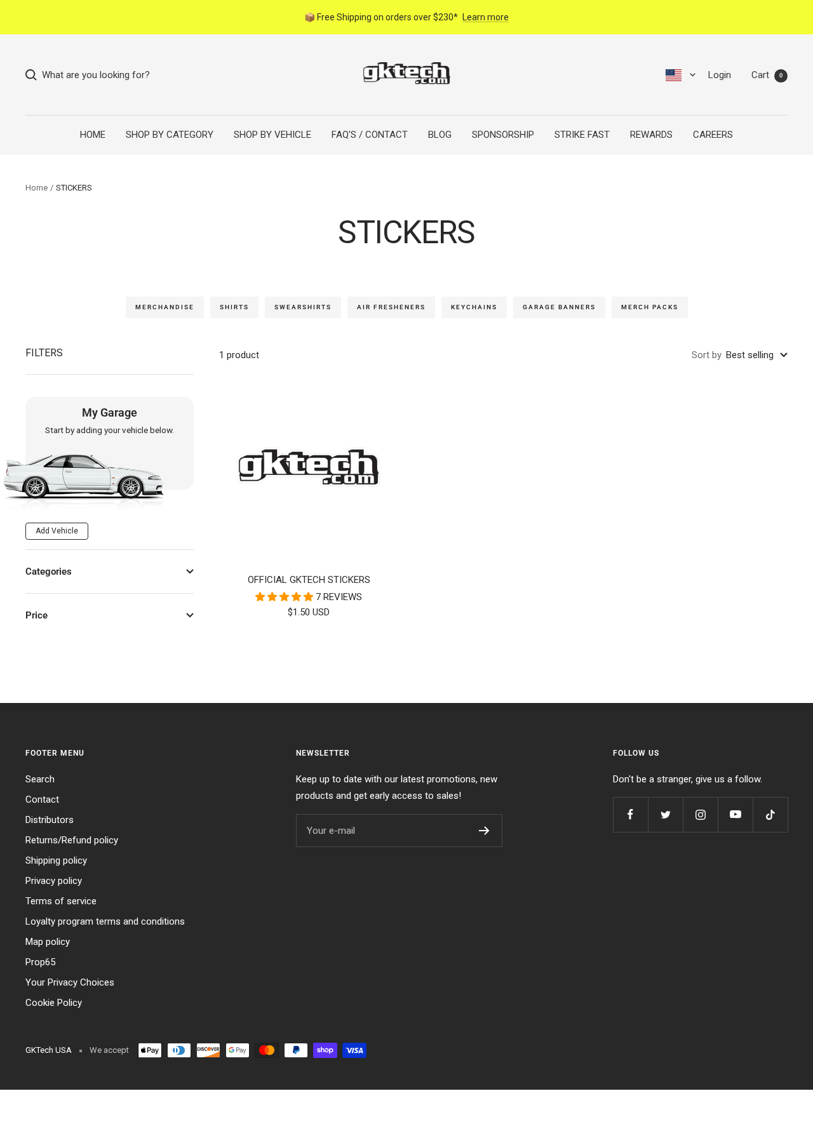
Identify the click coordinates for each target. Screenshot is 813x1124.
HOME (92, 134)
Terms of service (61, 901)
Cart (767, 75)
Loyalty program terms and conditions (105, 921)
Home (36, 187)
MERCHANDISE (164, 307)
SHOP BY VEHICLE (272, 134)
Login (719, 75)
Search (40, 779)
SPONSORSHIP (503, 134)
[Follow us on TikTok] (770, 814)
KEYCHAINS (474, 307)
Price (36, 615)
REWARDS (651, 134)
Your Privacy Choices (69, 982)
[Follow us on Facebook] (630, 814)
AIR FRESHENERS (391, 307)
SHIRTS (234, 307)
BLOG (440, 134)
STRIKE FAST (582, 134)
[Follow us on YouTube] (735, 814)
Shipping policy (56, 860)
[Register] (484, 830)
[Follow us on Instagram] (700, 814)
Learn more (485, 17)
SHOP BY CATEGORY (169, 134)
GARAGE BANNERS (559, 307)
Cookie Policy (53, 1002)
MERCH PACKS (649, 307)
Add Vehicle (57, 530)
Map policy (47, 941)
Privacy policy (53, 880)
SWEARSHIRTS (303, 307)
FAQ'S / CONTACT (370, 134)
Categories (48, 571)
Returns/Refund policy (71, 840)
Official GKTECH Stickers (309, 579)
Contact (42, 799)
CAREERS (713, 134)
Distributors (49, 820)
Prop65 (40, 962)
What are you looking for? (93, 75)
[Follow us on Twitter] (665, 814)
